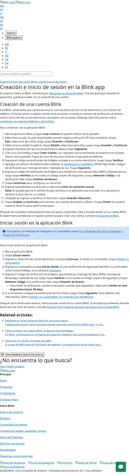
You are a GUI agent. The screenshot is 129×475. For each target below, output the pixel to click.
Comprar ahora (9, 399)
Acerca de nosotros (11, 412)
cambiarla (55, 270)
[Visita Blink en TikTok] (86, 462)
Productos (6, 387)
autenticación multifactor (79, 164)
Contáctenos (7, 393)
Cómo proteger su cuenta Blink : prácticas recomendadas (55, 332)
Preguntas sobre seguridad (16, 456)
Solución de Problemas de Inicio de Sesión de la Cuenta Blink (83, 307)
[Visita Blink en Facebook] (13, 462)
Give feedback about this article (24, 354)
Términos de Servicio (12, 443)
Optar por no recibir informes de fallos (53, 342)
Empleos (5, 418)
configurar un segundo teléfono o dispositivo (27, 121)
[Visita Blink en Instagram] (41, 462)
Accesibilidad (7, 450)
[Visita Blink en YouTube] (111, 462)
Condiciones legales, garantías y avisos (23, 431)
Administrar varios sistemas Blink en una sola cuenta (54, 322)
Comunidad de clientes (13, 424)
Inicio (3, 380)
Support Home (9, 82)
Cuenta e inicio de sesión (52, 82)
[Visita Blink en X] (65, 462)
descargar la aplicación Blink (66, 93)
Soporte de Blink (108, 215)
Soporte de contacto (12, 366)
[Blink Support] (15, 2)
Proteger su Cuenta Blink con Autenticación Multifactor (60, 297)
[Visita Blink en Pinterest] (12, 466)
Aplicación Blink (27, 82)
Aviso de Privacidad (11, 437)
